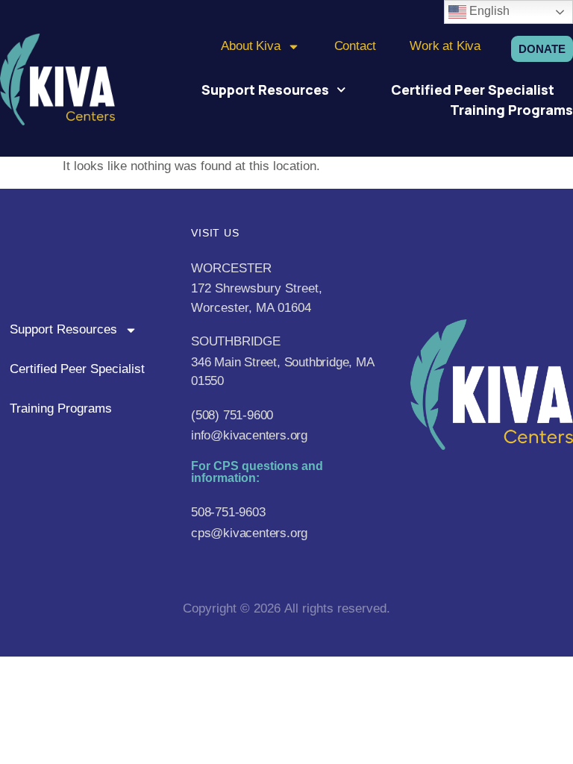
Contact (355, 46)
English (488, 10)
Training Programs (511, 109)
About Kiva (250, 46)
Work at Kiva (445, 46)
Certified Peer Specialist (472, 89)
